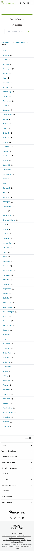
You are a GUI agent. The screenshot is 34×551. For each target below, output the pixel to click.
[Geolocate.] (28, 31)
